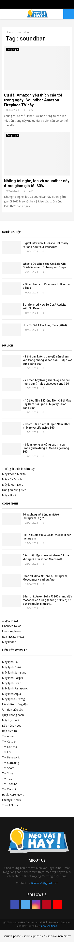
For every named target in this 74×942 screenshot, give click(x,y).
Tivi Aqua (8, 736)
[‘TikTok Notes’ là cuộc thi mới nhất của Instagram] (11, 539)
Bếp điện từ (9, 731)
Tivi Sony (7, 773)
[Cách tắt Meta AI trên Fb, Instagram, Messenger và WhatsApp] (11, 580)
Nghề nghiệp (11, 232)
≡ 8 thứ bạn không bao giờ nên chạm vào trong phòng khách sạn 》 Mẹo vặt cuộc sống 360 (47, 360)
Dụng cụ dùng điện (14, 490)
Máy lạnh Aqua (11, 694)
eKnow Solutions (47, 926)
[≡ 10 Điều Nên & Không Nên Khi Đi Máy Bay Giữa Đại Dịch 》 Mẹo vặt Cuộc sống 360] (11, 405)
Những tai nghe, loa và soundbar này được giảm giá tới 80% (36, 183)
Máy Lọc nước (11, 720)
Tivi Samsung (10, 763)
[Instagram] (36, 904)
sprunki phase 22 (34, 936)
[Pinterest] (46, 904)
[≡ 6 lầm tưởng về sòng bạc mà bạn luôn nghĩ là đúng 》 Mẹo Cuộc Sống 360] (11, 449)
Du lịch (7, 345)
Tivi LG (6, 752)
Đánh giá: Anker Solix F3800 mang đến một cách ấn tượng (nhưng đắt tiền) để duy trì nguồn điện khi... (47, 600)
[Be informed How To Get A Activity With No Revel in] (11, 309)
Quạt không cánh (13, 715)
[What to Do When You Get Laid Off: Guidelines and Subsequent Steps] (11, 268)
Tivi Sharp (8, 768)
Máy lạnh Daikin (12, 667)
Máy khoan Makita (14, 474)
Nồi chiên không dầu (15, 704)
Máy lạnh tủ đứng (13, 699)
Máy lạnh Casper (12, 678)
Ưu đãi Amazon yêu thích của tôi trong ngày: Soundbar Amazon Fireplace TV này (33, 100)
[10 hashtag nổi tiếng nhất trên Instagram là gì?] (11, 519)
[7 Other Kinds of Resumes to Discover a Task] (11, 288)
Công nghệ (12, 49)
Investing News (12, 631)
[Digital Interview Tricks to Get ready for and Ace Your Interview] (11, 247)
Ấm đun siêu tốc (12, 709)
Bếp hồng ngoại (12, 725)
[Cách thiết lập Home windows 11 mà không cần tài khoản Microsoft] (11, 560)
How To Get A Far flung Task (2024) (45, 325)
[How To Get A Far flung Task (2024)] (11, 329)
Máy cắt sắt (9, 495)
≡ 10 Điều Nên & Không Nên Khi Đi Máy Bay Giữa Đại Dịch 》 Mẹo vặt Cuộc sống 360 (47, 404)
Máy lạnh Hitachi (12, 683)
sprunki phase (12, 936)
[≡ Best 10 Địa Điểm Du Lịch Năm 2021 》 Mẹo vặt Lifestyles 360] (11, 428)
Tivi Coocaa (9, 747)
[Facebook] (14, 904)
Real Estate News (13, 636)
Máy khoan (9, 642)
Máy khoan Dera (12, 484)
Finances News (11, 626)
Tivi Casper (9, 741)
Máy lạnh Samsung (14, 672)
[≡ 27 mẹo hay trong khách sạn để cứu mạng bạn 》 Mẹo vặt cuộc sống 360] (11, 384)
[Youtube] (57, 904)
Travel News (10, 805)
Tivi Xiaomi (9, 789)
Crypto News (10, 620)
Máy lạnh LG (10, 662)
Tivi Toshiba (9, 784)
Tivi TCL (7, 778)
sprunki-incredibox (59, 936)
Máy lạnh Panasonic (15, 688)
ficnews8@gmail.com (44, 883)
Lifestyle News (11, 800)
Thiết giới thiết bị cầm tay (18, 469)
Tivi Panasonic (11, 757)
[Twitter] (25, 904)
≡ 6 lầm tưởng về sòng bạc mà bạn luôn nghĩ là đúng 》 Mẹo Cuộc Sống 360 (46, 448)
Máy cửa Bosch (12, 479)
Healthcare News (13, 794)
